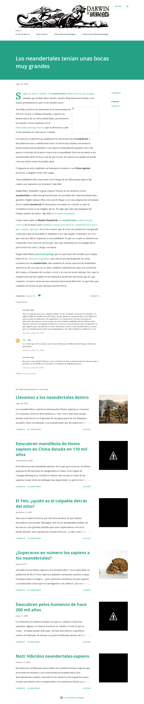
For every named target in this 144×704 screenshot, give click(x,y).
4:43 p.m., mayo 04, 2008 (33, 350)
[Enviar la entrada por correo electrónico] (39, 296)
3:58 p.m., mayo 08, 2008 (32, 367)
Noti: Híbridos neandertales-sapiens (52, 656)
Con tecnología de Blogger (73, 698)
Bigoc (24, 340)
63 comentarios (34, 429)
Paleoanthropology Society (30, 127)
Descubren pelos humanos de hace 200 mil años (51, 607)
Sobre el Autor (42, 34)
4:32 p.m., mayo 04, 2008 (33, 333)
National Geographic (64, 213)
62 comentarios (34, 590)
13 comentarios (34, 486)
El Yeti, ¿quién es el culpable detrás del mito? (51, 503)
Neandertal (115, 106)
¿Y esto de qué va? (22, 34)
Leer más (86, 429)
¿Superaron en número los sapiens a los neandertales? (53, 555)
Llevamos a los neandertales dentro (52, 397)
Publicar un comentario (26, 373)
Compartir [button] (116, 93)
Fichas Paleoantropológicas (65, 34)
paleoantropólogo (44, 254)
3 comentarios (33, 642)
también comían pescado (56, 224)
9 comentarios (33, 688)
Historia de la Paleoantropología (95, 34)
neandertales (58, 93)
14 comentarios (34, 538)
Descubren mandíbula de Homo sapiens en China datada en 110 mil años (51, 449)
